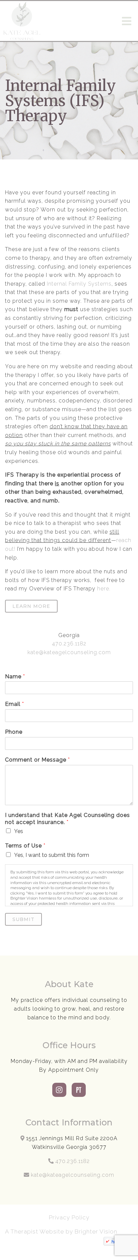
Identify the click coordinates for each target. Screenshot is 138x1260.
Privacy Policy (69, 1217)
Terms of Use (25, 845)
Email (14, 704)
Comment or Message (37, 760)
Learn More (31, 606)
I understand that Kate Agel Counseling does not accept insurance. (67, 818)
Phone (13, 732)
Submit (23, 919)
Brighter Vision (97, 1231)
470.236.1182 (69, 643)
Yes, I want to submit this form (51, 855)
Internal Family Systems (79, 284)
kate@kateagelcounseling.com (69, 652)
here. (103, 588)
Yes (18, 831)
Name (15, 676)
